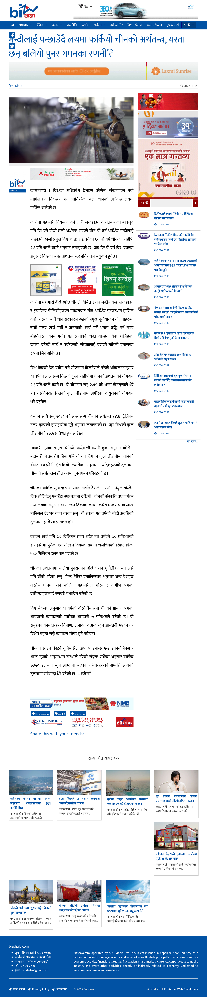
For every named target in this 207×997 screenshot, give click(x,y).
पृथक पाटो (173, 25)
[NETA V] (135, 11)
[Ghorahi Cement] (46, 280)
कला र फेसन (154, 25)
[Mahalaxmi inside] (168, 169)
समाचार (23, 25)
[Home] (39, 11)
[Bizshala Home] (12, 25)
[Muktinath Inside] (82, 280)
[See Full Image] (71, 131)
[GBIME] (82, 722)
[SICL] (168, 114)
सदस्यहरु (62, 989)
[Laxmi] (103, 71)
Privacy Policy (40, 989)
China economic (42, 714)
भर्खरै (187, 25)
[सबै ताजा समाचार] (195, 203)
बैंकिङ (40, 25)
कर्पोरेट (85, 25)
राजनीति (72, 25)
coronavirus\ (79, 714)
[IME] (168, 102)
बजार (55, 25)
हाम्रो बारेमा (19, 989)
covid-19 (61, 714)
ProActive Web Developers (181, 989)
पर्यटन (98, 25)
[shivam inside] (118, 280)
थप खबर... (192, 441)
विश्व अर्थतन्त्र (134, 25)
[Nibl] (82, 704)
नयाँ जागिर (116, 25)
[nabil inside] (82, 174)
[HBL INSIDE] (168, 128)
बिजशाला (15, 190)
